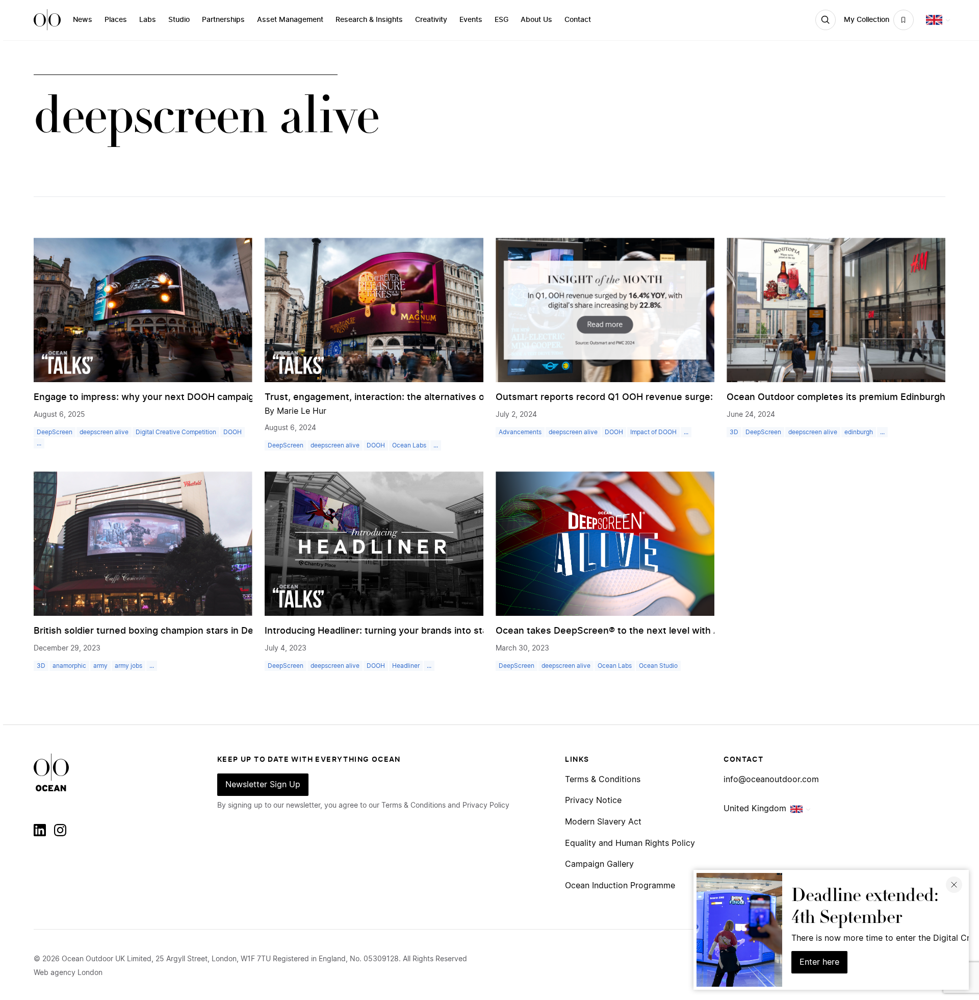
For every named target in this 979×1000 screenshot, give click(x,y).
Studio (179, 19)
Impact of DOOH (653, 432)
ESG (501, 19)
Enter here (819, 962)
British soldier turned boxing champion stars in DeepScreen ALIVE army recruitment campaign (241, 631)
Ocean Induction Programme (620, 886)
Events (470, 19)
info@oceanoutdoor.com (771, 780)
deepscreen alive (104, 432)
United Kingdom (755, 809)
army (100, 666)
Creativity (431, 19)
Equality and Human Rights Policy (630, 843)
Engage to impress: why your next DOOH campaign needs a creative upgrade (204, 397)
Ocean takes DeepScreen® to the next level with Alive (615, 631)
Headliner (406, 666)
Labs (147, 19)
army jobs (128, 666)
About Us (536, 19)
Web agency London (68, 973)
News (82, 19)
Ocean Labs (409, 445)
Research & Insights (369, 19)
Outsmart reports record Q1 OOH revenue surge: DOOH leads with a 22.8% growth (679, 397)
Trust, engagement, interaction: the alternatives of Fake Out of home (417, 397)
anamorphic (69, 666)
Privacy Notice (593, 800)
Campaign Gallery (599, 864)
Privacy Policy (485, 805)
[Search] (825, 20)
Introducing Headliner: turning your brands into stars (380, 631)
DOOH (232, 432)
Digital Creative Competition (176, 432)
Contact (577, 19)
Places (116, 19)
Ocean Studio (658, 666)
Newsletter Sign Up (262, 785)
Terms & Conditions (602, 780)
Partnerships (223, 19)
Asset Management (290, 19)
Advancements (520, 432)
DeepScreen (54, 432)
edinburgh (858, 432)
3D (734, 432)
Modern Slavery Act (603, 822)
